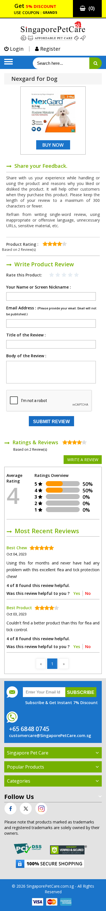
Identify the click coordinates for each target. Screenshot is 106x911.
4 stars (70, 276)
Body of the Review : (26, 355)
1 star (52, 276)
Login (15, 48)
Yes (76, 593)
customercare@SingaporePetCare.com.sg (50, 735)
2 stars (58, 276)
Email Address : (51, 310)
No (88, 593)
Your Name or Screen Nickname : (38, 287)
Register (49, 48)
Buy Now (53, 145)
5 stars (77, 276)
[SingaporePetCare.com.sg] (53, 30)
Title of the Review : (26, 335)
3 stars (64, 276)
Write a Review (82, 459)
